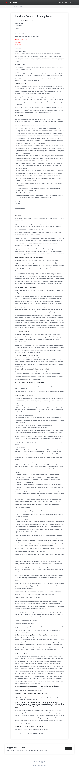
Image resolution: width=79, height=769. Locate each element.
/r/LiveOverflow (18, 44)
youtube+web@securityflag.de (21, 39)
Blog (66, 2)
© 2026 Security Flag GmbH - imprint (39, 765)
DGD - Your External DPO (50, 732)
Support (68, 748)
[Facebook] (39, 762)
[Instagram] (42, 762)
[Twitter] (37, 762)
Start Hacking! (60, 2)
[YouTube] (34, 762)
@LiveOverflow (18, 42)
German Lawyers (25, 733)
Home (6, 6)
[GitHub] (44, 762)
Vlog (70, 2)
